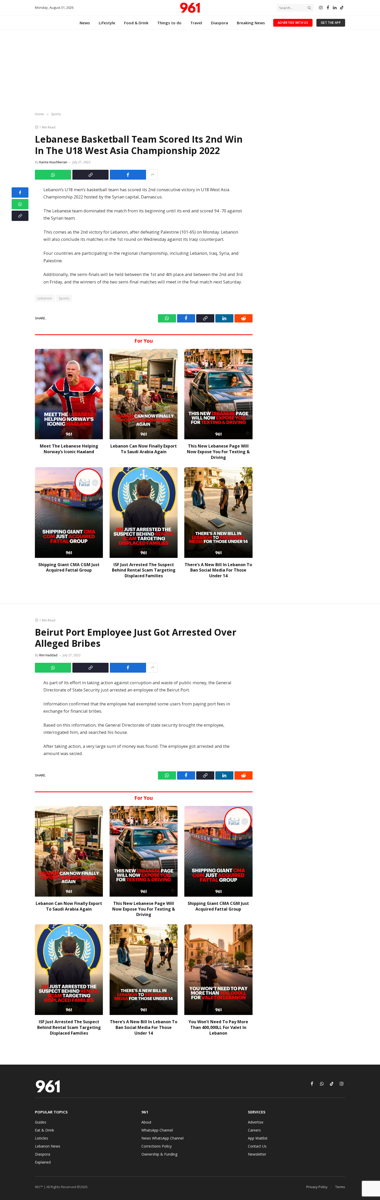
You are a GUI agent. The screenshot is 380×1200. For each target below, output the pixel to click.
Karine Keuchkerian (53, 162)
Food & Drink (136, 22)
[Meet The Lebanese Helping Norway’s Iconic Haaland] (69, 394)
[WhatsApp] (20, 204)
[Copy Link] (90, 175)
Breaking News (251, 22)
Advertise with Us (293, 22)
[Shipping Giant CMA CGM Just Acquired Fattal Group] (69, 512)
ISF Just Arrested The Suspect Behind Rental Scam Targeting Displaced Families (144, 570)
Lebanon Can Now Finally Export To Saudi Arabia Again (143, 449)
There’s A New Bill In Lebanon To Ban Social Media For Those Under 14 (218, 570)
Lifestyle (107, 22)
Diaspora (219, 22)
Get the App (331, 22)
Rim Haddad (48, 655)
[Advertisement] (190, 71)
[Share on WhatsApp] (53, 175)
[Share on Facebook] (128, 175)
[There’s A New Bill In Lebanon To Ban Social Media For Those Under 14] (218, 512)
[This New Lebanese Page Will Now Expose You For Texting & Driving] (218, 394)
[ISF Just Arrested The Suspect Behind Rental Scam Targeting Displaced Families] (144, 512)
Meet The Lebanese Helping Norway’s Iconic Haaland (69, 449)
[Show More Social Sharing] (152, 175)
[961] (190, 8)
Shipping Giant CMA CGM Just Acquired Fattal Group (69, 567)
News (85, 22)
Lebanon (44, 298)
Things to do (169, 22)
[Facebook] (20, 192)
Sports (64, 298)
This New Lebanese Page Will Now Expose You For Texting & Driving (218, 451)
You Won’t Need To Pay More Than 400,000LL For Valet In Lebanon (218, 1027)
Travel (196, 22)
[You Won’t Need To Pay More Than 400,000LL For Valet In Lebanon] (218, 969)
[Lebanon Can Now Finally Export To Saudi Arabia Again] (144, 394)
